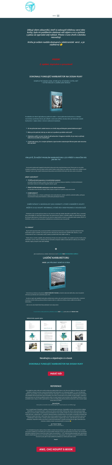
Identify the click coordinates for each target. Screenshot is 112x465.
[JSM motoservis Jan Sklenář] (30, 7)
